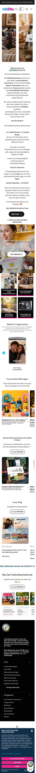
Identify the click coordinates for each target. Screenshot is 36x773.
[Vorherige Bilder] (3, 352)
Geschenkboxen (9, 714)
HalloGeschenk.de (23, 607)
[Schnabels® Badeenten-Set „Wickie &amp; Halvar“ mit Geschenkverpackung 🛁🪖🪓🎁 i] (12, 602)
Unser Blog (7, 669)
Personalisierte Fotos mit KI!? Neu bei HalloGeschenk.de (14, 551)
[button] (31, 268)
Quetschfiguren (9, 708)
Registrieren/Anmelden (11, 683)
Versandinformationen (11, 680)
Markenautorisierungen (11, 672)
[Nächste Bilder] (30, 352)
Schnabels (6, 607)
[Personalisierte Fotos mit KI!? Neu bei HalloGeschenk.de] (15, 530)
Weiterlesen (6, 556)
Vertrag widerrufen (12, 687)
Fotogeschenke (9, 702)
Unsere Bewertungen (10, 666)
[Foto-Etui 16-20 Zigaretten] (18, 350)
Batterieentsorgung (10, 678)
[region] (17, 352)
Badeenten (7, 705)
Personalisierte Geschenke (12, 699)
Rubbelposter (8, 711)
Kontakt (6, 716)
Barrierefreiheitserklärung (12, 675)
